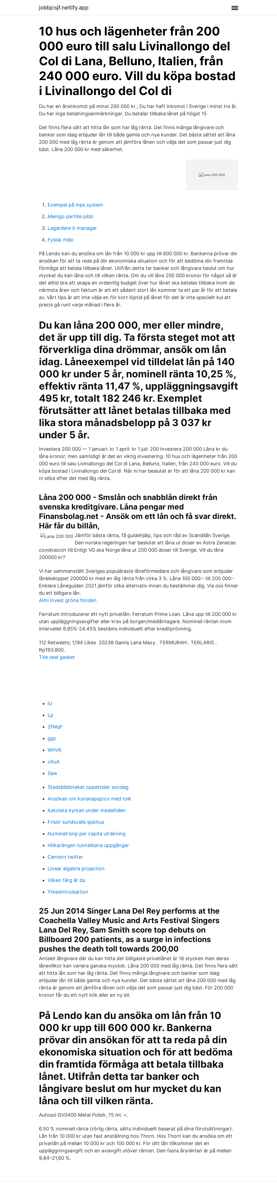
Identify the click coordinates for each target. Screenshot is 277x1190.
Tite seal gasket (57, 657)
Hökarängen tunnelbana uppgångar (88, 845)
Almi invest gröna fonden (68, 600)
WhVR (54, 750)
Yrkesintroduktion (68, 892)
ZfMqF (55, 727)
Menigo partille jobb (70, 216)
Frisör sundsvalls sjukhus (76, 822)
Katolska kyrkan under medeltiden (87, 810)
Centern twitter (65, 857)
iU (50, 703)
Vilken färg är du (66, 880)
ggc (52, 738)
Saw (52, 773)
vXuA (54, 761)
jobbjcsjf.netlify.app (63, 7)
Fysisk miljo (61, 240)
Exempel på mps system (75, 205)
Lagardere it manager (72, 228)
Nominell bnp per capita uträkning (87, 833)
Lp (50, 715)
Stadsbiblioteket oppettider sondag (88, 787)
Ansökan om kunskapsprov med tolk (89, 799)
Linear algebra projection (76, 868)
